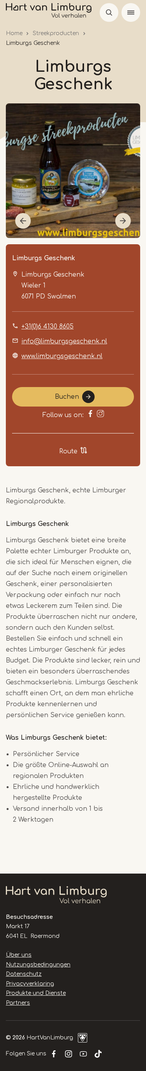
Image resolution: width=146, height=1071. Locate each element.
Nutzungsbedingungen (38, 965)
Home (14, 33)
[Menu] (130, 12)
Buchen (67, 396)
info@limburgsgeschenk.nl (64, 341)
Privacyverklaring (30, 984)
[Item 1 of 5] (73, 170)
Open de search (109, 12)
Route (68, 451)
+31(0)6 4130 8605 (47, 326)
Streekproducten (56, 33)
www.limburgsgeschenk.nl (61, 356)
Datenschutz (24, 974)
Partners (18, 1003)
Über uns (19, 955)
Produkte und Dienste (36, 993)
